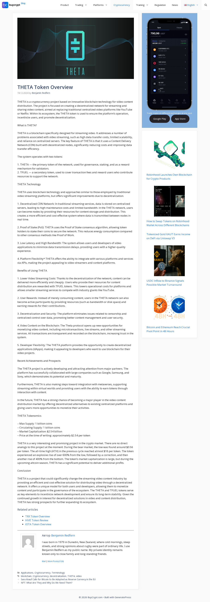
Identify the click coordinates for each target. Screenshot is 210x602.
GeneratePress (123, 597)
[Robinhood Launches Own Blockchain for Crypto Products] (169, 168)
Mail (44, 561)
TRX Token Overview (37, 516)
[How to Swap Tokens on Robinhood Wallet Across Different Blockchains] (169, 214)
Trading (79, 4)
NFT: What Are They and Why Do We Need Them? (46, 582)
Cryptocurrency (122, 4)
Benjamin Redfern (63, 535)
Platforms (98, 4)
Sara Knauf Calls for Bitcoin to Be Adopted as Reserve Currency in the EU (58, 579)
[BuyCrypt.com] (14, 5)
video (79, 576)
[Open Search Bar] (206, 5)
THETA (71, 576)
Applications (27, 572)
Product (64, 4)
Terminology (58, 572)
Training (140, 4)
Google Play (159, 118)
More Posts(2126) (56, 561)
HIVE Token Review (36, 520)
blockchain (26, 576)
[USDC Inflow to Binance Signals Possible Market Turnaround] (169, 274)
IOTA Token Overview (38, 524)
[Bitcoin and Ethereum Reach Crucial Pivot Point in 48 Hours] (169, 320)
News (175, 4)
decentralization (58, 576)
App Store (180, 118)
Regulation (160, 4)
